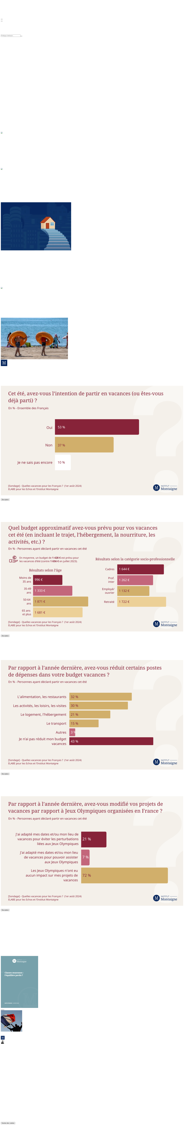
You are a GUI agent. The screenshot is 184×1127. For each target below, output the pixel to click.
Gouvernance (9, 58)
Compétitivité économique (14, 45)
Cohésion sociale (11, 43)
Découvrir (4, 107)
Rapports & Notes (11, 1080)
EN (6, 15)
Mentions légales (10, 1117)
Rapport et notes (10, 71)
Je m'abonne (5, 1058)
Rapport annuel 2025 (12, 1084)
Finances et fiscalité (11, 183)
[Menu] (2, 19)
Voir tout (4, 82)
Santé (7, 114)
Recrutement (9, 62)
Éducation (8, 110)
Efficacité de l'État (11, 47)
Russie (7, 269)
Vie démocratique (11, 188)
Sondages (9, 304)
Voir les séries (11, 82)
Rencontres (9, 73)
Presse (7, 64)
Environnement (10, 148)
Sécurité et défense (11, 185)
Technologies (9, 152)
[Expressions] (9, 302)
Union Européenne (11, 186)
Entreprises (9, 146)
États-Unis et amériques (13, 264)
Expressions (9, 293)
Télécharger (45, 934)
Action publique (10, 181)
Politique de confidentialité (14, 1115)
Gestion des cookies (8, 1123)
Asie (6, 262)
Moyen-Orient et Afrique (13, 267)
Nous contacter (6, 1064)
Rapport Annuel (10, 76)
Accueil (7, 291)
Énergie (7, 145)
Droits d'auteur (10, 1119)
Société (7, 116)
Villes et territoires (11, 118)
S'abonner (4, 98)
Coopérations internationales (14, 49)
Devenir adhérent (6, 91)
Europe (7, 265)
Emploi (7, 112)
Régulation (8, 150)
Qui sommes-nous (11, 56)
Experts (7, 60)
